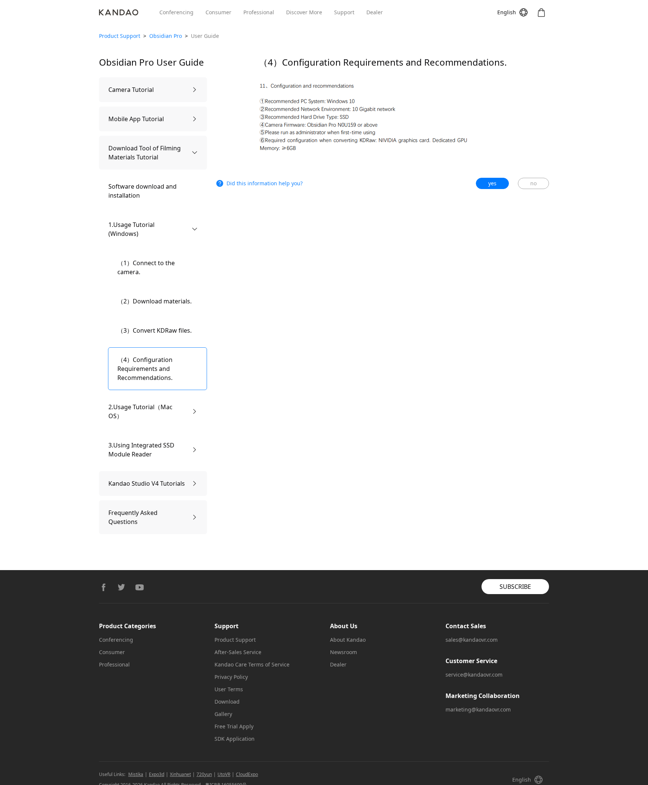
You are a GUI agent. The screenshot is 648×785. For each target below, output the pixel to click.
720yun (204, 774)
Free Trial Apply (234, 726)
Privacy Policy (231, 676)
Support (344, 12)
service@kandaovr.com (474, 674)
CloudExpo (247, 774)
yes (492, 183)
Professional (258, 12)
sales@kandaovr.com (472, 639)
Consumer (218, 12)
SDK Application (234, 738)
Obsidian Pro (165, 35)
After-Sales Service (237, 652)
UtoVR (224, 774)
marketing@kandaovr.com (478, 709)
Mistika (135, 774)
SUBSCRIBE (515, 586)
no (533, 183)
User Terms (228, 689)
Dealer (374, 12)
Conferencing (176, 12)
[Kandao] (129, 12)
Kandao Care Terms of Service (252, 664)
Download (227, 701)
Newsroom (343, 652)
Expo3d (156, 774)
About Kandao (348, 639)
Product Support (119, 35)
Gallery (223, 713)
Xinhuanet (180, 774)
